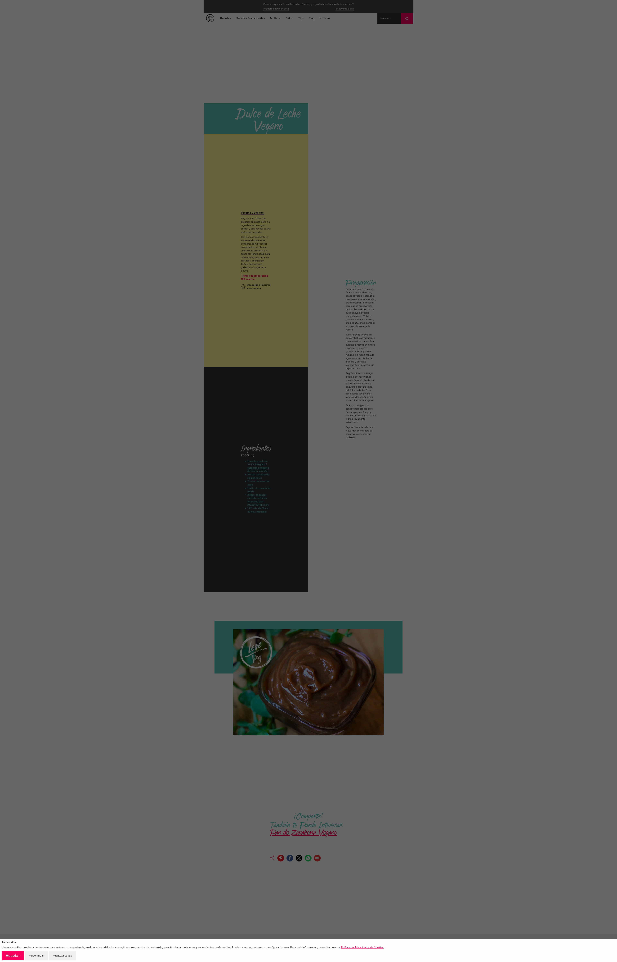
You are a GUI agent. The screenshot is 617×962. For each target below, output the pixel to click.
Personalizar (36, 955)
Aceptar (13, 955)
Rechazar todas (62, 955)
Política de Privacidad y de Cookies (362, 947)
